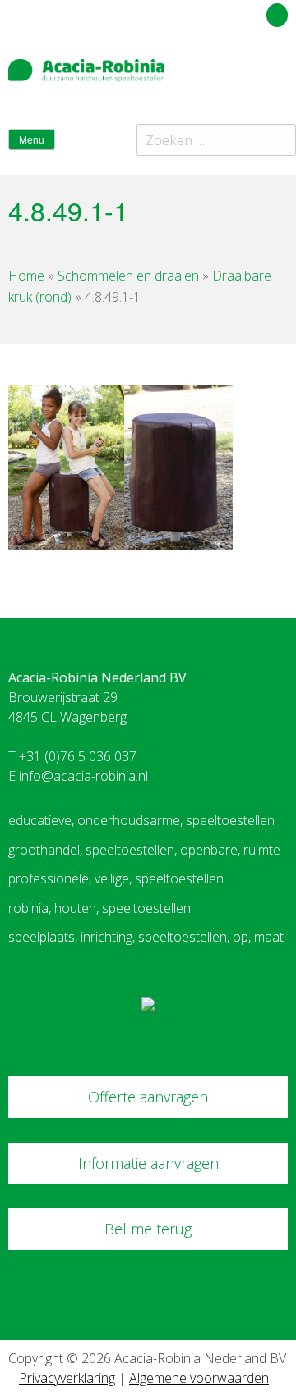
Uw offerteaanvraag (203, 12)
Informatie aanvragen (148, 1163)
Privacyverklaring (67, 1378)
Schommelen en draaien (128, 276)
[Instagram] (279, 77)
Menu (31, 140)
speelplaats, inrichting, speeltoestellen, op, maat (146, 937)
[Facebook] (249, 77)
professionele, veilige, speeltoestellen (116, 878)
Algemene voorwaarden (199, 1378)
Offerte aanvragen (148, 1096)
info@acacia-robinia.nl (83, 776)
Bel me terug (148, 1229)
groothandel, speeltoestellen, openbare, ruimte (144, 850)
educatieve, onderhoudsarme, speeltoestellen (141, 820)
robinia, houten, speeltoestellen (99, 908)
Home (26, 276)
